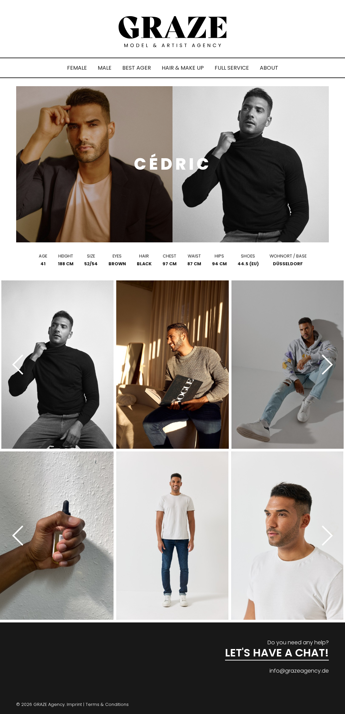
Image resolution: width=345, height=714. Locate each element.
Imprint (74, 704)
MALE (105, 68)
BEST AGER (136, 68)
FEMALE (77, 68)
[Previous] (20, 364)
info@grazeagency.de (299, 671)
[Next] (325, 364)
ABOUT (269, 68)
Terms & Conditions (107, 704)
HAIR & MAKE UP (183, 68)
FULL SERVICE (232, 68)
